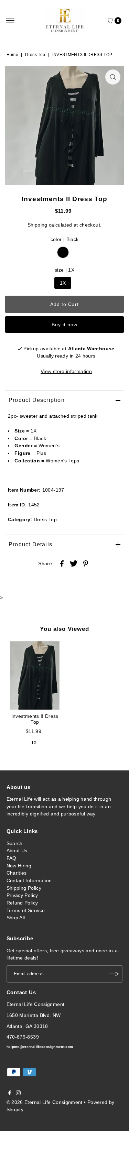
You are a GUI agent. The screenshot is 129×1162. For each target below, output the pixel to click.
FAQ (12, 858)
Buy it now (65, 324)
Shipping (37, 225)
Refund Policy (22, 903)
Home (12, 54)
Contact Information (29, 880)
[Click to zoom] (112, 77)
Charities (17, 873)
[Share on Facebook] (62, 563)
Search (15, 843)
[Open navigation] (10, 20)
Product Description (37, 400)
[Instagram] (18, 1093)
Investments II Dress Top (34, 719)
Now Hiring (19, 865)
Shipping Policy (24, 888)
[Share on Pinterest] (85, 563)
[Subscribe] (113, 974)
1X (63, 283)
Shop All (16, 917)
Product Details (30, 544)
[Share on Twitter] (73, 563)
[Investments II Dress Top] (35, 675)
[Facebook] (9, 1093)
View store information (66, 371)
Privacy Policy (22, 895)
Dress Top (35, 54)
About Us (17, 850)
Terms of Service (26, 910)
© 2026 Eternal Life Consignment (45, 1102)
